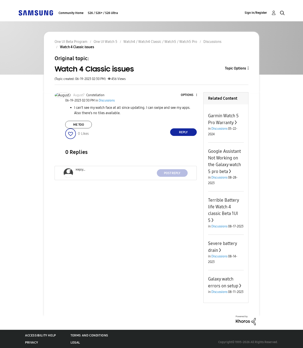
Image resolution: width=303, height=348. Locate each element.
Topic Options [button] (235, 68)
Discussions (212, 42)
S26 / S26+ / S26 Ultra (103, 13)
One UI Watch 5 (105, 42)
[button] (189, 95)
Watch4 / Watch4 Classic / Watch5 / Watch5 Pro (160, 42)
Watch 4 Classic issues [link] (77, 47)
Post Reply (172, 173)
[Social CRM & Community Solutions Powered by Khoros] (246, 320)
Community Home (71, 13)
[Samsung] (35, 12)
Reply (183, 132)
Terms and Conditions (89, 335)
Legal (75, 342)
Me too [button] (78, 125)
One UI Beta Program (71, 42)
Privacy (31, 342)
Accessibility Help (40, 335)
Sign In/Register (256, 13)
